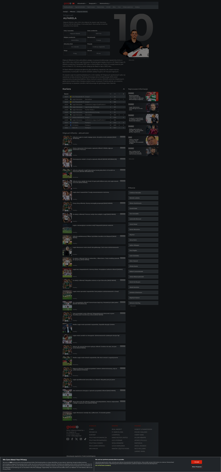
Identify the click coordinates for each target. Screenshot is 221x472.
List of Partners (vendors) (103, 465)
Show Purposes (197, 466)
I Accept (196, 462)
